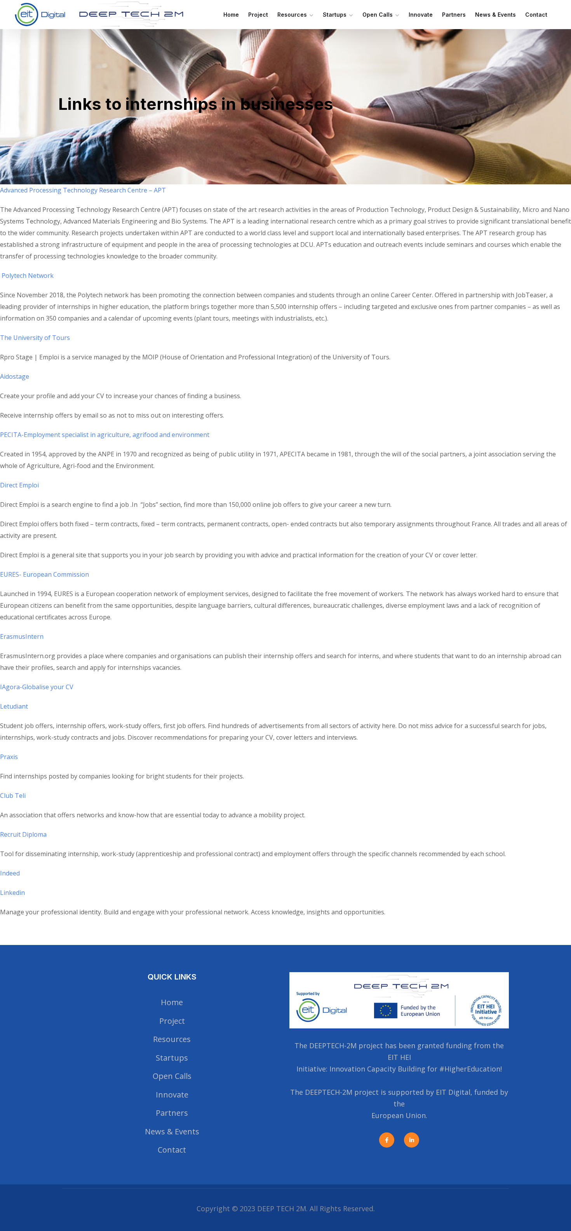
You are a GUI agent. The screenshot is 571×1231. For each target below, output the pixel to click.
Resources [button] (292, 14)
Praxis (9, 756)
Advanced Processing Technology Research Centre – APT (83, 190)
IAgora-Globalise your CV (36, 687)
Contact (536, 14)
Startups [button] (334, 14)
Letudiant (14, 706)
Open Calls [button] (377, 14)
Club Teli (13, 795)
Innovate (421, 14)
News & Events (495, 14)
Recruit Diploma (23, 834)
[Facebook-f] (386, 1140)
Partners (454, 14)
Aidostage (14, 376)
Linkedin (12, 892)
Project (258, 14)
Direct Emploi (19, 485)
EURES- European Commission (44, 574)
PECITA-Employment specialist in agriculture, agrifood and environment (104, 434)
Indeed (10, 873)
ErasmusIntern (22, 636)
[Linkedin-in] (411, 1140)
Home (231, 14)
